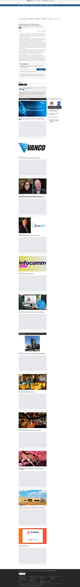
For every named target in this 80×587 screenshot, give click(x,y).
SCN (34, 0)
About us (41, 579)
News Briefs (21, 84)
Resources (41, 5)
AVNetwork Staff (24, 27)
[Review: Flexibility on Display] (55, 104)
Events (37, 5)
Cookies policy (53, 577)
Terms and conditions (22, 577)
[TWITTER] (24, 89)
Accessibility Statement (22, 579)
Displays (50, 18)
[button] (60, 2)
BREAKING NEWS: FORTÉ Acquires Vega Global (54, 110)
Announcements (25, 21)
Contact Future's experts (33, 577)
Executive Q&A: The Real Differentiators (54, 114)
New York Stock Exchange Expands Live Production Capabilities (54, 120)
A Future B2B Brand (32, 581)
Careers (20, 581)
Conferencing (44, 18)
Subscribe (46, 5)
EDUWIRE (51, 0)
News (20, 27)
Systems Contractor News (32, 27)
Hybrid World (37, 18)
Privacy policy (42, 577)
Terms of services (31, 74)
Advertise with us (32, 579)
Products (22, 5)
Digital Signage (30, 18)
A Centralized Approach (54, 117)
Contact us (52, 579)
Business (27, 5)
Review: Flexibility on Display (55, 107)
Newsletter (51, 5)
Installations (32, 5)
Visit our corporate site (52, 570)
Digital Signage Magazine (45, 0)
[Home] (30, 0)
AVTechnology (38, 0)
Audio (24, 18)
